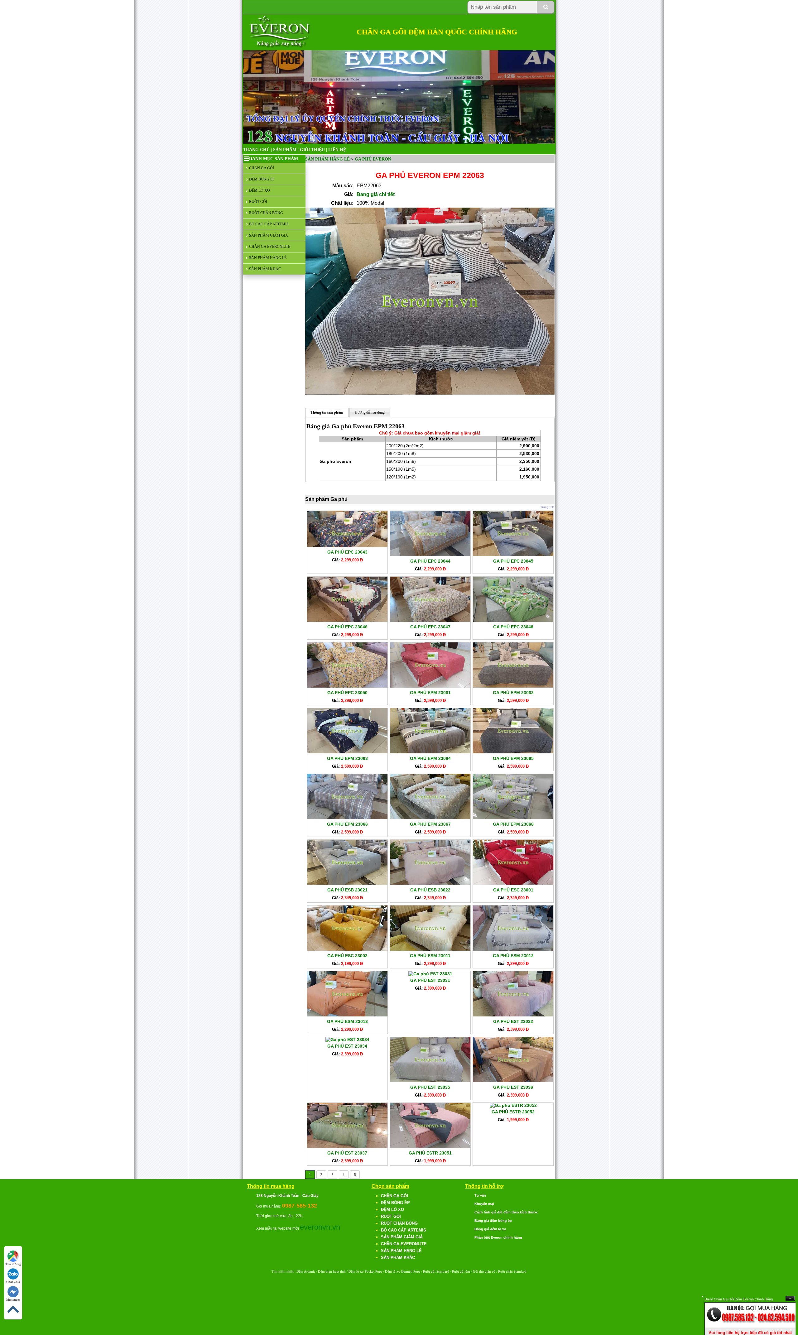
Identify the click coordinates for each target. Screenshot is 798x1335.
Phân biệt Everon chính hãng (498, 1237)
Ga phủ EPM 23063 (347, 758)
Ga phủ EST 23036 (513, 1087)
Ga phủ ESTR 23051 (430, 1152)
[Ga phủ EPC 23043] (347, 545)
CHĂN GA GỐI (261, 168)
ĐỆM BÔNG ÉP (262, 179)
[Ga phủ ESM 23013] (347, 1014)
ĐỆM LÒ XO (259, 190)
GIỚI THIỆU (312, 149)
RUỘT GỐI (258, 202)
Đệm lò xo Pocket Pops (365, 1271)
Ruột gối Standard (436, 1271)
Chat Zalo (13, 1282)
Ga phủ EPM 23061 (430, 692)
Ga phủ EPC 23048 (513, 626)
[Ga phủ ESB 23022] (430, 883)
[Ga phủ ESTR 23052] (513, 1105)
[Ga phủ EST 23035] (430, 1080)
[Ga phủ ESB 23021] (347, 883)
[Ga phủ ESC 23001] (513, 883)
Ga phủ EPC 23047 (430, 626)
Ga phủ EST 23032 (513, 1021)
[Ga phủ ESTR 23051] (430, 1146)
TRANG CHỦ (256, 149)
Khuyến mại (484, 1204)
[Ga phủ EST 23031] (430, 973)
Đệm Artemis (305, 1271)
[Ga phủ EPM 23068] (513, 817)
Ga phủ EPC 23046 (347, 626)
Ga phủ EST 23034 (347, 1046)
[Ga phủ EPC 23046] (347, 620)
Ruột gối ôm (461, 1271)
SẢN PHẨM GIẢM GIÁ (268, 235)
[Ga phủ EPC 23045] (513, 554)
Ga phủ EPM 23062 (513, 692)
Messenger (13, 1299)
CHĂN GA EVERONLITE (269, 246)
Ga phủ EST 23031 (430, 980)
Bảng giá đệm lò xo (490, 1229)
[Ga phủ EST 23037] (347, 1146)
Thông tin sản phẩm (326, 412)
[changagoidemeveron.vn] (280, 46)
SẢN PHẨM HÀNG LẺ (267, 258)
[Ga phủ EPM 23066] (347, 817)
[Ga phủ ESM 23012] (513, 949)
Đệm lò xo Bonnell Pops (402, 1271)
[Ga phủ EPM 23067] (430, 817)
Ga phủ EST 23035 (430, 1087)
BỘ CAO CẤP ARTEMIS (269, 224)
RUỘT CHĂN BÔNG (266, 213)
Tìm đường (13, 1264)
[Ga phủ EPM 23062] (513, 686)
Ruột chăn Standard (512, 1271)
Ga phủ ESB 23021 (347, 889)
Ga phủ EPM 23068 (513, 824)
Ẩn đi (790, 1298)
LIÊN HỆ (337, 149)
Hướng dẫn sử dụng (370, 412)
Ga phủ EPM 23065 (513, 758)
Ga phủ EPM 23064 (430, 758)
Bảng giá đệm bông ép (493, 1220)
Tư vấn (480, 1195)
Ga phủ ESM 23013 (347, 1021)
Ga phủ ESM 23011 (430, 955)
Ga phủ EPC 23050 (347, 692)
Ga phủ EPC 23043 (347, 552)
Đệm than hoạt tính (332, 1271)
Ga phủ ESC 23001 (513, 889)
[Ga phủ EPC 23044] (430, 554)
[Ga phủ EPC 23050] (347, 686)
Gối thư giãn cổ (484, 1271)
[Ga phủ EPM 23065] (513, 751)
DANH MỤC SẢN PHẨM (273, 158)
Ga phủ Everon (373, 159)
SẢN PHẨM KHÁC (265, 269)
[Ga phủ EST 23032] (513, 1014)
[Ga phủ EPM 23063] (347, 751)
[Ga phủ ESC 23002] (347, 949)
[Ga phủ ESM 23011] (430, 949)
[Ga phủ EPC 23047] (430, 620)
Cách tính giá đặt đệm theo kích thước (506, 1212)
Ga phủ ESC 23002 (347, 955)
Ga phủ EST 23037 (347, 1152)
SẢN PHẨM (284, 149)
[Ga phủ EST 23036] (513, 1080)
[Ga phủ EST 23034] (347, 1039)
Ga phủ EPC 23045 (513, 561)
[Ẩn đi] (750, 1326)
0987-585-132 (299, 1206)
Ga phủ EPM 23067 (430, 824)
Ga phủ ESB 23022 (430, 889)
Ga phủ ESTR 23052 (513, 1111)
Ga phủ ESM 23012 (513, 955)
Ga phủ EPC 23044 (430, 561)
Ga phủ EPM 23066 (347, 824)
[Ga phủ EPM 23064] (430, 751)
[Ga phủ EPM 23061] (430, 686)
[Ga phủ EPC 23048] (513, 620)
